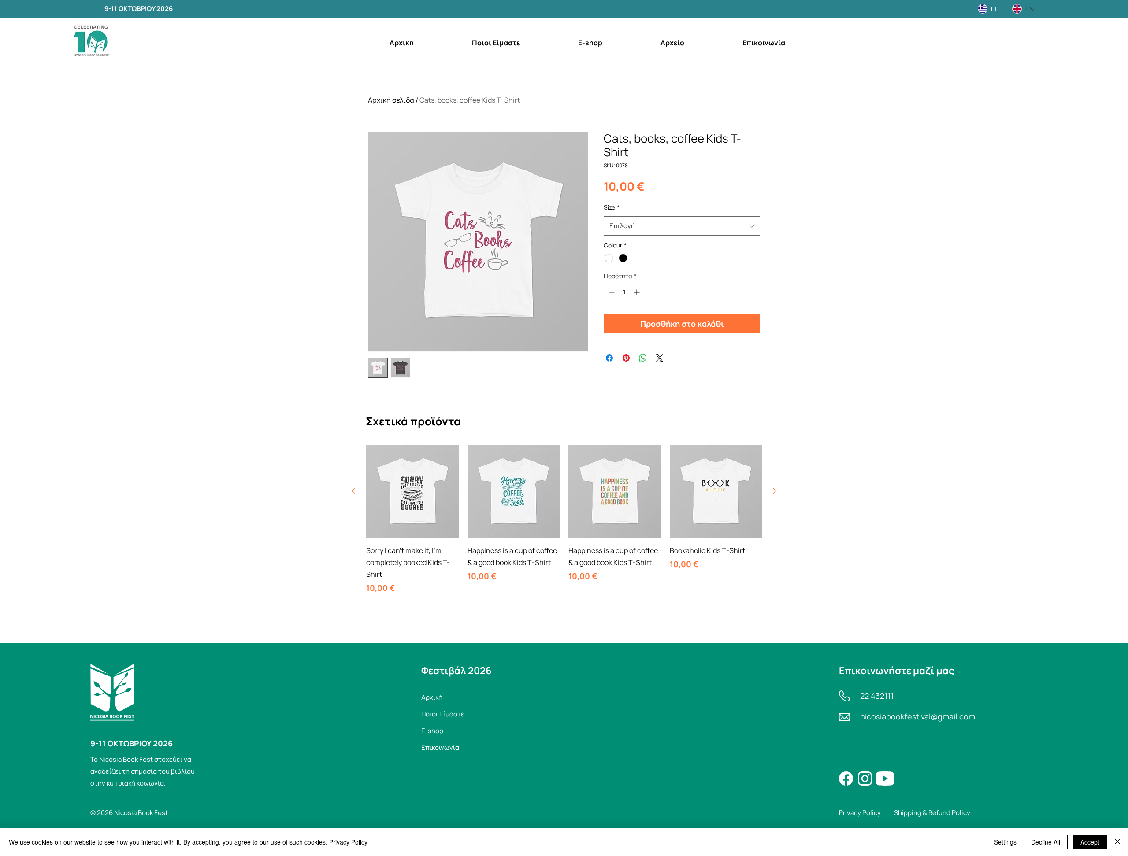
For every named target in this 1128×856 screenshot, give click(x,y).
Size (612, 207)
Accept (1089, 842)
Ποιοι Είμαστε (442, 714)
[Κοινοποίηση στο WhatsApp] (643, 358)
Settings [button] (1005, 842)
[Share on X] (659, 358)
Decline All (1045, 842)
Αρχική (431, 697)
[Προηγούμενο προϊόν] (353, 491)
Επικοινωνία (440, 747)
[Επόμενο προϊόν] (774, 491)
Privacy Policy (348, 842)
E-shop (432, 730)
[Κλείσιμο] (1117, 842)
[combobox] (682, 226)
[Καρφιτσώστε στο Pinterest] (626, 358)
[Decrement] (610, 292)
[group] (564, 519)
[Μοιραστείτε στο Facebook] (609, 358)
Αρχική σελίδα (391, 100)
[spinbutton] (624, 292)
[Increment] (637, 292)
